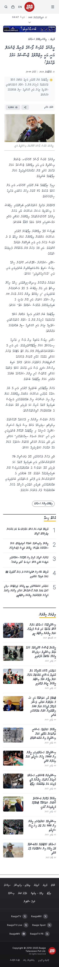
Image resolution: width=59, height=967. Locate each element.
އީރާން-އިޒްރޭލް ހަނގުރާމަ (37, 39)
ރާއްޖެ (53, 885)
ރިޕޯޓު (49, 893)
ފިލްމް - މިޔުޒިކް (37, 893)
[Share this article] (25, 107)
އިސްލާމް (11, 893)
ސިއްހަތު (7, 885)
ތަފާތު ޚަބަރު (22, 893)
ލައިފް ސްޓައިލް (29, 901)
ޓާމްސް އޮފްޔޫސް (15, 960)
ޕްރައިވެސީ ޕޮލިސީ (43, 960)
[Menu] (53, 7)
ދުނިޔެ (52, 39)
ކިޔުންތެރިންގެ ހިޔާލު (29, 960)
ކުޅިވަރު (36, 885)
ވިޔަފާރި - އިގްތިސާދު (22, 885)
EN (20, 6)
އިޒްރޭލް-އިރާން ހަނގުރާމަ (43, 504)
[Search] (6, 7)
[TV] (13, 7)
